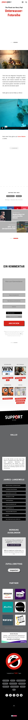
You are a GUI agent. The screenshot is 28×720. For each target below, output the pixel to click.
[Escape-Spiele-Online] (20, 620)
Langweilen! (14, 570)
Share (10, 208)
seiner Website (21, 136)
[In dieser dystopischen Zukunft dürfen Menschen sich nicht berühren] (20, 395)
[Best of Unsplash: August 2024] (20, 374)
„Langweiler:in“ (9, 542)
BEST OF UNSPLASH (20, 364)
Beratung (6, 686)
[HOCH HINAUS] (14, 705)
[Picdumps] (7, 620)
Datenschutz (14, 686)
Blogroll (6, 680)
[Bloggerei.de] (14, 715)
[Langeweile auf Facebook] (6, 695)
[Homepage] (10, 2)
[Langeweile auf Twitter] (10, 695)
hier (20, 333)
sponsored (22, 683)
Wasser (19, 196)
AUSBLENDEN (15, 42)
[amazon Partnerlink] (7, 594)
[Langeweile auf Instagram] (14, 695)
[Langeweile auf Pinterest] (21, 695)
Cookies (23, 686)
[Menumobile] (22, 2)
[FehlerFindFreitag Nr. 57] (8, 393)
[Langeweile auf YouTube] (17, 695)
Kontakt (5, 683)
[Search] (26, 2)
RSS (14, 689)
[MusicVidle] (7, 607)
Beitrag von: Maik (14, 192)
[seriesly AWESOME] (20, 594)
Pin (17, 208)
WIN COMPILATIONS (7, 364)
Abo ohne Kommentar (14, 316)
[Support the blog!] (14, 418)
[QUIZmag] (20, 607)
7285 (16, 673)
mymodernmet (14, 148)
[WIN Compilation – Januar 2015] (8, 374)
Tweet (3, 208)
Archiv (13, 680)
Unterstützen (21, 680)
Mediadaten (13, 683)
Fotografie (10, 196)
